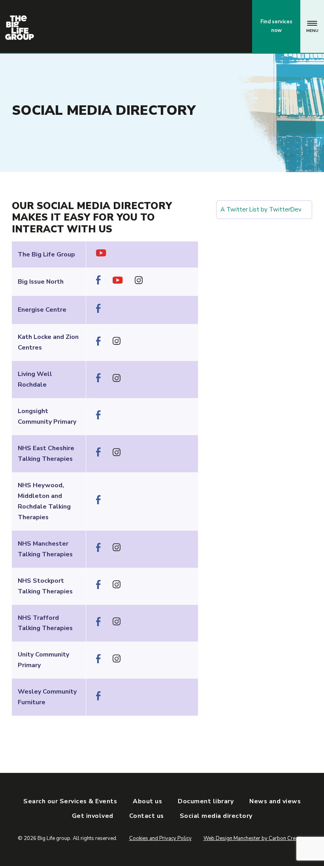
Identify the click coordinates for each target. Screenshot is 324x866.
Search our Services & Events (70, 801)
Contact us (213, 26)
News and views (275, 801)
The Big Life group (19, 27)
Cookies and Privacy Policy (160, 838)
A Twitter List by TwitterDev (260, 209)
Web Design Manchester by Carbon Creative (255, 838)
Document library (206, 801)
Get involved (92, 816)
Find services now (276, 26)
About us (147, 801)
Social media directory (216, 816)
